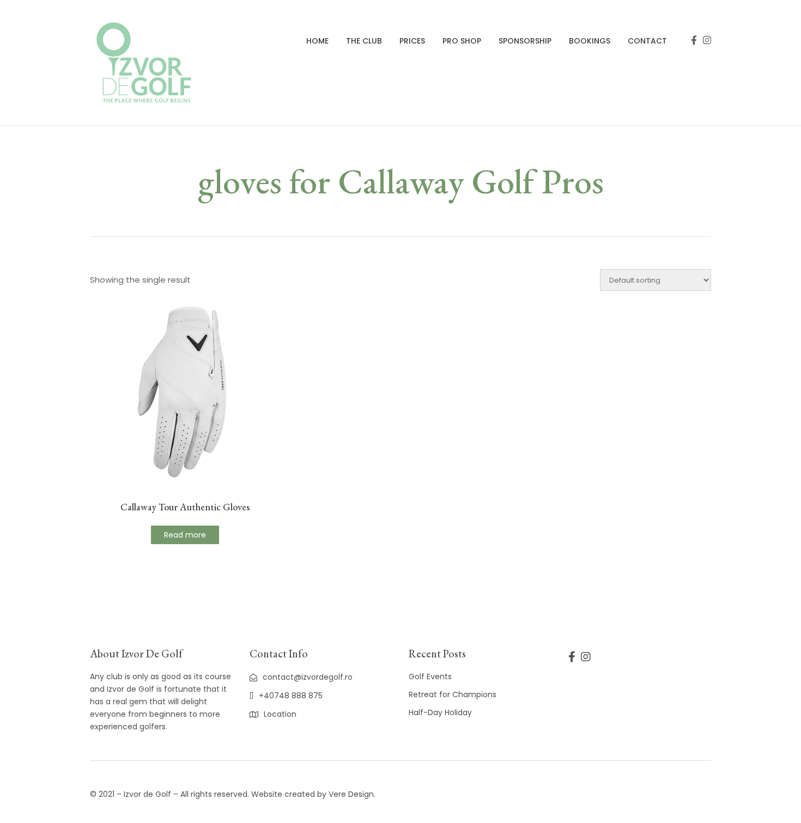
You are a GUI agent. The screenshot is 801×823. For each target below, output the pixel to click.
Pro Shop (461, 40)
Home (317, 40)
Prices (412, 40)
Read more (185, 534)
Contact (647, 40)
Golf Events (430, 676)
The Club (364, 40)
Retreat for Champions (452, 694)
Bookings (589, 40)
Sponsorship (525, 40)
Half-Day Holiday (440, 712)
